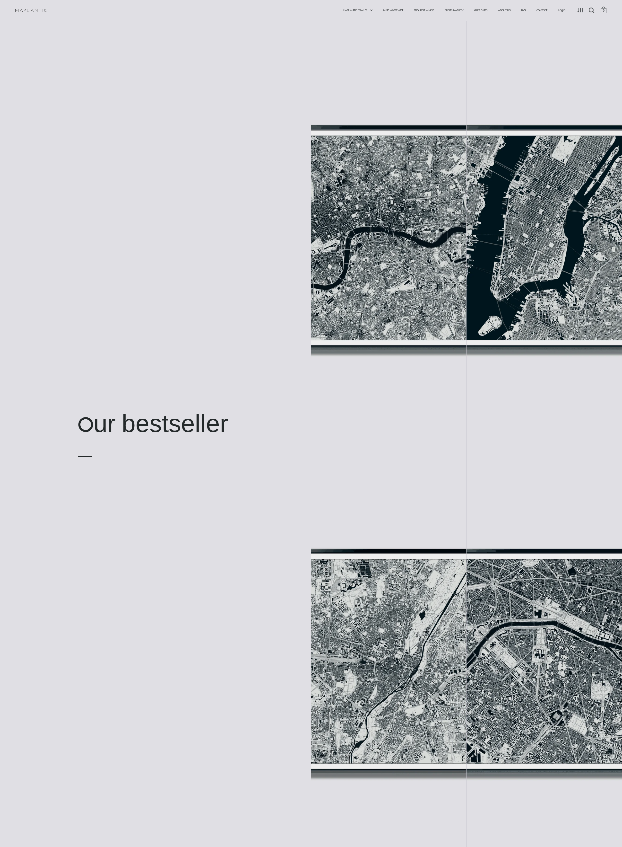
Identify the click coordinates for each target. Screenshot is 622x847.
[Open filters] (580, 10)
